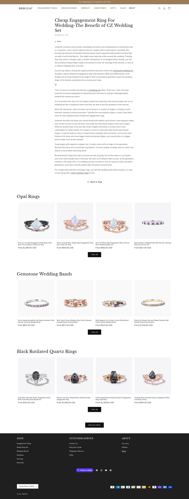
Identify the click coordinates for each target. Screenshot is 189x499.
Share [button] (59, 41)
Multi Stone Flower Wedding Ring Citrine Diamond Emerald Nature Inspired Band (74, 321)
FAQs (71, 455)
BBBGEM (24, 494)
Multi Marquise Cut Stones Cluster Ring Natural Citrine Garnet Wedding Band (112, 321)
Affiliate (124, 447)
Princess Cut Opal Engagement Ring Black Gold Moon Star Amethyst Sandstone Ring (35, 244)
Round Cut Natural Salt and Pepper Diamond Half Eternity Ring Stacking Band (151, 321)
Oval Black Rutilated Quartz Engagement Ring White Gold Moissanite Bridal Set (34, 398)
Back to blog (96, 182)
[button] (48, 8)
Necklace (20, 455)
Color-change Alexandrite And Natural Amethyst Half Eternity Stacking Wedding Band (36, 321)
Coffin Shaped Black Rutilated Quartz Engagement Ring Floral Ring (113, 398)
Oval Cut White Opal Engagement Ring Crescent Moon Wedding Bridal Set (112, 244)
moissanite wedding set (123, 71)
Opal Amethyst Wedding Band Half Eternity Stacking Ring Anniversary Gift (152, 244)
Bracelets (20, 463)
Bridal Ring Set (22, 447)
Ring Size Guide (75, 447)
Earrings (20, 459)
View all (94, 254)
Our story (125, 443)
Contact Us (73, 443)
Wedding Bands (23, 451)
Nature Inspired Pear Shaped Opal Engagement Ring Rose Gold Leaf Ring (75, 244)
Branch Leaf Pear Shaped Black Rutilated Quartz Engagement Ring (74, 398)
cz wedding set (94, 90)
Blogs (124, 451)
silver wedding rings (80, 173)
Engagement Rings (24, 443)
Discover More (94, 425)
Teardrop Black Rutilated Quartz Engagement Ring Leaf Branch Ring (151, 398)
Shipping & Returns (76, 451)
